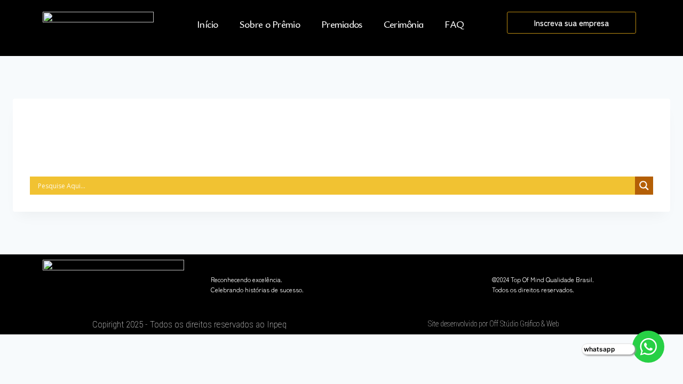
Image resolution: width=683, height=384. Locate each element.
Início (207, 23)
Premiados (341, 23)
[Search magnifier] (644, 186)
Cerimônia (404, 23)
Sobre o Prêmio (270, 23)
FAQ (454, 23)
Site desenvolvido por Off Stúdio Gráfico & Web (493, 323)
